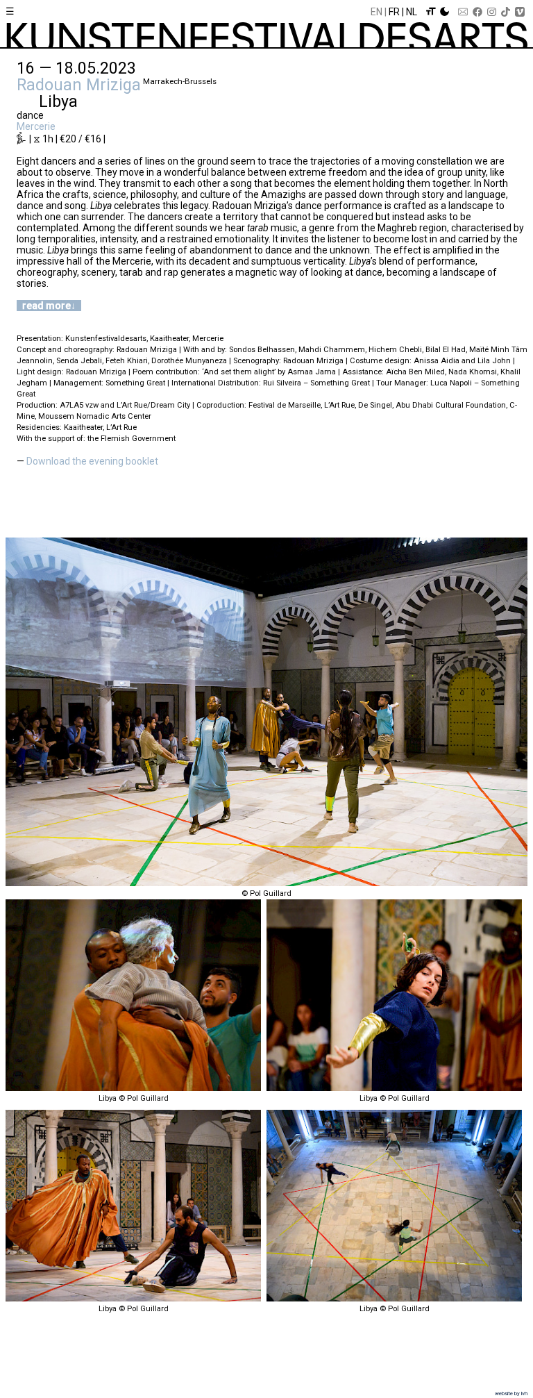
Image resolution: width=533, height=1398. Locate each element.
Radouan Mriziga (79, 84)
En (376, 11)
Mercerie (36, 126)
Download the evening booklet (92, 461)
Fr (394, 11)
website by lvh (511, 1393)
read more (46, 305)
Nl (411, 11)
